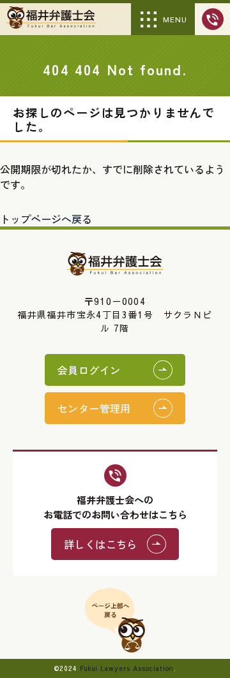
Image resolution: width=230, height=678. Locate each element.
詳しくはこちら (100, 544)
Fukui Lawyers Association (127, 668)
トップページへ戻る (46, 218)
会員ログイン (88, 370)
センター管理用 (94, 408)
